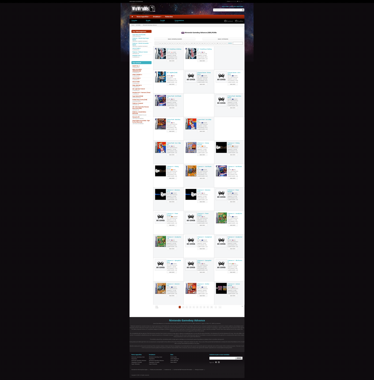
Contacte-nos (167, 369)
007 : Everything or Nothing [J (174, 49)
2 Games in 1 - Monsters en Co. (173, 190)
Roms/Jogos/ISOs (142, 16)
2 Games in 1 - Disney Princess (203, 143)
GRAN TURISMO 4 (137, 74)
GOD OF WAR (136, 81)
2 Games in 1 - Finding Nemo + (233, 143)
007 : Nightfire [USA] (172, 72)
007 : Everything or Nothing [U (204, 49)
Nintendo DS (135, 53)
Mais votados (223, 39)
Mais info (171, 60)
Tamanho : (171, 55)
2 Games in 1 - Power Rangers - (233, 190)
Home (132, 25)
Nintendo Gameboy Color (139, 115)
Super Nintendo (136, 36)
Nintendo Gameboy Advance (140, 41)
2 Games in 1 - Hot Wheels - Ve (204, 167)
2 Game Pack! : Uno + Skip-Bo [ (174, 143)
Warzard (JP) (135, 117)
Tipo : (172, 53)
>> (220, 307)
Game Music (173, 362)
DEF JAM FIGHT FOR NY (138, 89)
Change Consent (199, 369)
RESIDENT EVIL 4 (136, 55)
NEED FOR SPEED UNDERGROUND (137, 70)
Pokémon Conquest (137, 103)
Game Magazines (174, 358)
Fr (234, 1)
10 (211, 307)
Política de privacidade (156, 369)
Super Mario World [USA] (138, 34)
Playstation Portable (136, 362)
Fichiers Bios (169, 16)
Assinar (239, 358)
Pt (237, 1)
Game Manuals (174, 360)
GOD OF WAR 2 (136, 48)
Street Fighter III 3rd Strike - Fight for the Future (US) (141, 121)
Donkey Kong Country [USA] (139, 99)
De (239, 1)
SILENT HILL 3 (136, 66)
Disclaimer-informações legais (139, 369)
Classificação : (172, 58)
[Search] (243, 10)
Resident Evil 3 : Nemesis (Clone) (141, 92)
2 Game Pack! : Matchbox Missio (234, 96)
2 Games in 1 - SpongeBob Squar (174, 261)
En (232, 1)
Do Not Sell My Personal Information (183, 369)
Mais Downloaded (175, 39)
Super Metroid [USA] (137, 96)
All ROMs (138, 25)
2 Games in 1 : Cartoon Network (234, 284)
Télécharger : (172, 57)
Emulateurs (157, 16)
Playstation (135, 94)
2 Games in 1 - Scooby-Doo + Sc (235, 214)
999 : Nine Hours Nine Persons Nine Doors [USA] (140, 107)
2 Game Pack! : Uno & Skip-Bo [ (204, 120)
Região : (171, 52)
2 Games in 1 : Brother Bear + (203, 284)
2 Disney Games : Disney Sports (204, 73)
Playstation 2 (135, 49)
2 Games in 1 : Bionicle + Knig (173, 284)
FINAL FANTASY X (137, 85)
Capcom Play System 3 (138, 118)
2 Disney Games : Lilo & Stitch (234, 73)
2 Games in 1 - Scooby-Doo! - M (204, 237)
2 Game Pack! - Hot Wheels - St (174, 96)
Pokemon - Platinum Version (140, 52)
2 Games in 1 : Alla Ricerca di (235, 261)
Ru (241, 1)
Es (235, 1)
